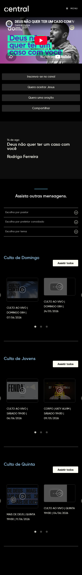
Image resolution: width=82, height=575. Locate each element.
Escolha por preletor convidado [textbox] (24, 221)
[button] (41, 76)
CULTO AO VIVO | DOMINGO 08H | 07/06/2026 (17, 312)
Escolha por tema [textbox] (16, 231)
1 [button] (35, 327)
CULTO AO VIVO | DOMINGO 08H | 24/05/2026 (54, 306)
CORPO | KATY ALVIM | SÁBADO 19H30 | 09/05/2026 (57, 413)
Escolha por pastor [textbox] (16, 212)
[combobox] (41, 212)
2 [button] (41, 327)
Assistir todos (65, 263)
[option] (22, 295)
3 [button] (47, 327)
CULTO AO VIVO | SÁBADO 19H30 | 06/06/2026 (17, 413)
